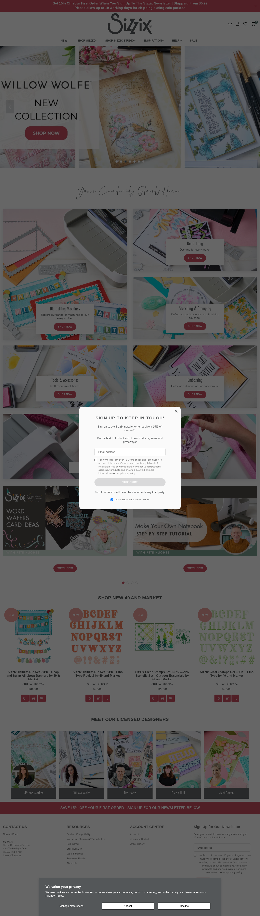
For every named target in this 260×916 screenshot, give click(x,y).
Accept (128, 905)
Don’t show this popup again (132, 499)
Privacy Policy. (55, 895)
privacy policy (127, 473)
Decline (184, 905)
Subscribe (130, 482)
